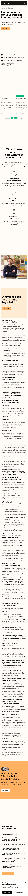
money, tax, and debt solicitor (16, 592)
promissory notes (20, 540)
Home (2, 7)
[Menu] (3, 3)
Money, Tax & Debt (9, 7)
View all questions (8, 873)
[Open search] (24, 3)
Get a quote (5, 28)
